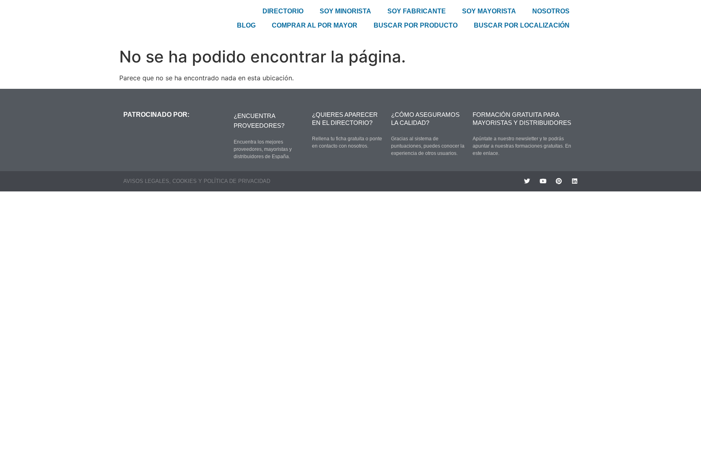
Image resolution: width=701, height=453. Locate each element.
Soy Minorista (345, 11)
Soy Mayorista (489, 11)
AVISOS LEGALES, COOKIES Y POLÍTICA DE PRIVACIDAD (196, 181)
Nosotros (551, 11)
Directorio (282, 11)
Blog (246, 25)
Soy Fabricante (416, 11)
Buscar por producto (416, 25)
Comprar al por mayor (314, 25)
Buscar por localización (522, 25)
